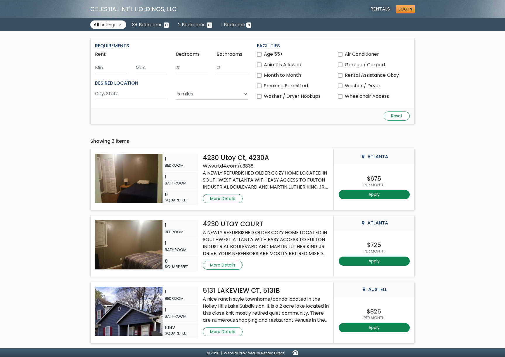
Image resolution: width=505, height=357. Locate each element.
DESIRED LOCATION (116, 83)
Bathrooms (229, 54)
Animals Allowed (282, 64)
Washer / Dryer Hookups (292, 96)
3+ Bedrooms (150, 24)
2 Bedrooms (194, 24)
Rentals (380, 9)
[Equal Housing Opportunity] (295, 352)
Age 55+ (273, 54)
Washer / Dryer (363, 85)
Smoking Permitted (286, 85)
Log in (405, 9)
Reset (396, 116)
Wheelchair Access (367, 96)
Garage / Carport (365, 64)
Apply (374, 194)
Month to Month (282, 75)
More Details (222, 198)
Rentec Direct (272, 353)
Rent (100, 54)
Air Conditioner (362, 54)
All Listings (108, 24)
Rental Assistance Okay (372, 75)
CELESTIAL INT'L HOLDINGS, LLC (133, 9)
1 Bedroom (235, 24)
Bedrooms (188, 54)
